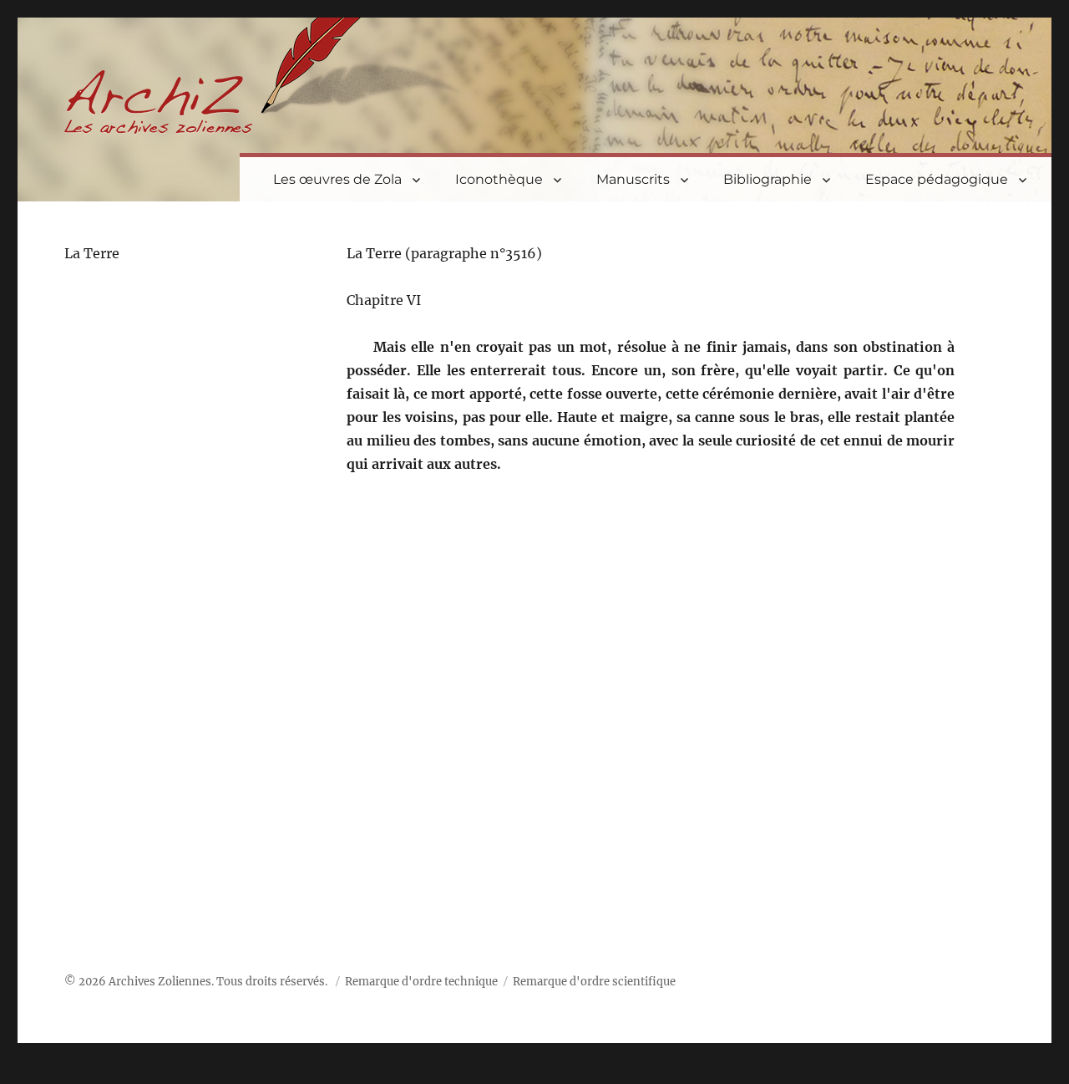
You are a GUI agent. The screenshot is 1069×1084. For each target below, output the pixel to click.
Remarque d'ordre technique (421, 982)
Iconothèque (499, 179)
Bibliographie (767, 179)
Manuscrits (633, 179)
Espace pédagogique (936, 179)
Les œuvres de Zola (337, 179)
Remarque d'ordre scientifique (594, 982)
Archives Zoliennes (160, 982)
